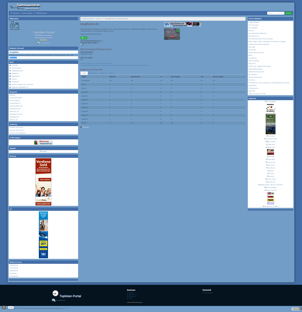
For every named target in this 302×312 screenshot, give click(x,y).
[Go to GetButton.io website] (3, 310)
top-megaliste (253, 28)
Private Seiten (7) (15, 103)
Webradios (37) (14, 117)
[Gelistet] (270, 101)
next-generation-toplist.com (257, 33)
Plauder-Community (255, 77)
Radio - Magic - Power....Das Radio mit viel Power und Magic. (267, 41)
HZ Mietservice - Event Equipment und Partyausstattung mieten (269, 83)
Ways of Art (252, 63)
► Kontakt (130, 293)
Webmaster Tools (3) (16, 114)
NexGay (251, 30)
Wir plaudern (253, 74)
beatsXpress (252, 85)
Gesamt (111, 73)
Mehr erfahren (66, 308)
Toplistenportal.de (87, 19)
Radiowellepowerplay (255, 69)
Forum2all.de (14, 268)
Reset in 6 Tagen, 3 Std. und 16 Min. (22, 84)
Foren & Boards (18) (16, 98)
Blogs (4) (12, 95)
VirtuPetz (252, 80)
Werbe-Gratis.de (254, 61)
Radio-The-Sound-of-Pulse (257, 94)
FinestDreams (14, 276)
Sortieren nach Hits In (16, 127)
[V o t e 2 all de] (270, 108)
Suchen (288, 13)
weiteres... (99, 19)
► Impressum (131, 296)
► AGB (129, 298)
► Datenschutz (132, 295)
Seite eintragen (16, 68)
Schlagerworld (253, 88)
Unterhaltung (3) (15, 108)
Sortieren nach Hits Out (17, 130)
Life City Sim (252, 50)
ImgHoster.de (14, 270)
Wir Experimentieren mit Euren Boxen (261, 39)
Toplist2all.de (14, 265)
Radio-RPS (252, 91)
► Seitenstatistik (208, 293)
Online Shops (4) (15, 100)
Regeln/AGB (15, 76)
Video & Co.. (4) (14, 111)
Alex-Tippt (252, 47)
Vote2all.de (13, 273)
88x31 (250, 55)
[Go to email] (4, 307)
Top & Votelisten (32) (16, 106)
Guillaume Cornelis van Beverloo (259, 44)
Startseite (14, 65)
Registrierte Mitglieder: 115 (19, 87)
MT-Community (253, 25)
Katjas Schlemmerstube (256, 52)
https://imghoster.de (121, 19)
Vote (84, 38)
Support (14, 79)
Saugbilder (14, 52)
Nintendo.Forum (254, 36)
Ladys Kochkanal (254, 22)
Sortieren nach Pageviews (18, 133)
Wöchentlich (93, 73)
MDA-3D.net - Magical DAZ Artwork (260, 66)
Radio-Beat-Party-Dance (256, 72)
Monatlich (103, 73)
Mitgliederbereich (17, 71)
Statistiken (14, 73)
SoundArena (253, 58)
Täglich (84, 73)
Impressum (15, 81)
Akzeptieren (296, 309)
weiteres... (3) (14, 119)
